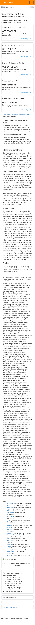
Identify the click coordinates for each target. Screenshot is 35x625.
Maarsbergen (10, 516)
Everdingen (10, 526)
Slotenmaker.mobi (8, 2)
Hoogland (9, 546)
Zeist (8, 524)
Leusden (9, 544)
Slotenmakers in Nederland (11, 607)
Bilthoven (9, 511)
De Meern (9, 520)
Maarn (8, 522)
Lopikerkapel (10, 552)
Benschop (9, 555)
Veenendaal (10, 529)
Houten (9, 509)
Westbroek (10, 503)
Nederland (15, 115)
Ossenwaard (10, 513)
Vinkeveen (10, 507)
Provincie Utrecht (24, 115)
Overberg (9, 527)
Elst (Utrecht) (10, 540)
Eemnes (9, 505)
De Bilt (8, 548)
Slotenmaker (6, 115)
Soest (8, 539)
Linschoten (10, 533)
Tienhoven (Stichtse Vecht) (14, 535)
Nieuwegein (10, 550)
